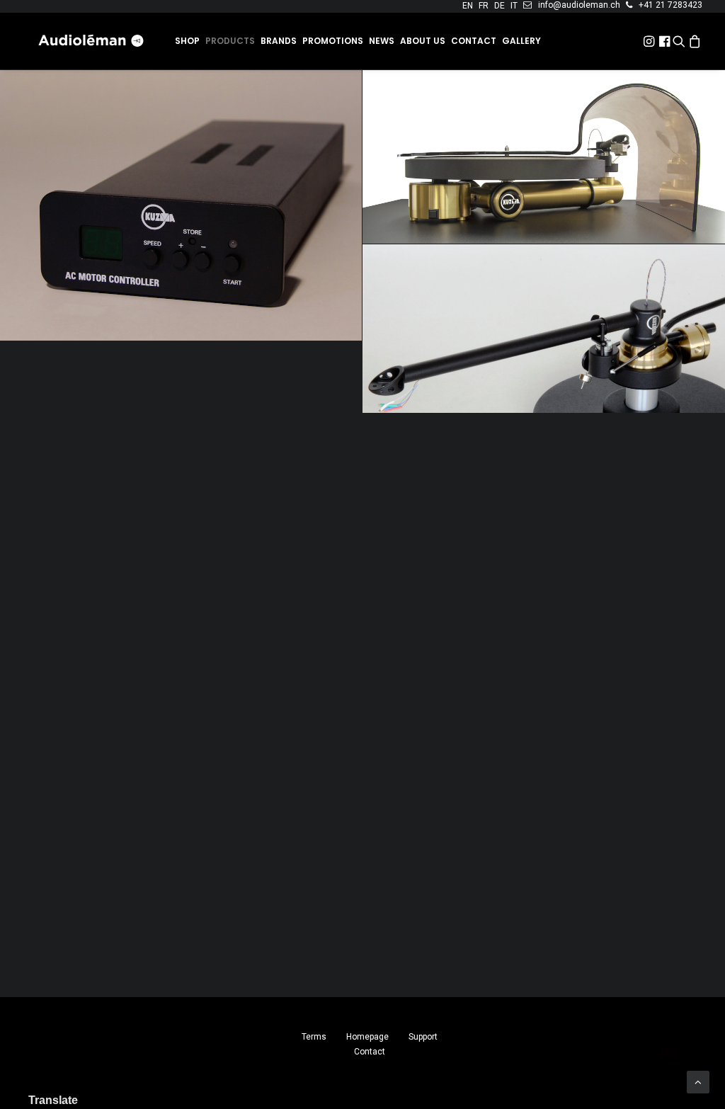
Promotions (332, 41)
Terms (314, 1037)
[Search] (679, 41)
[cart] (694, 41)
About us (422, 41)
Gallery (521, 41)
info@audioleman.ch (579, 5)
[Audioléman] (92, 41)
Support (423, 1037)
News (381, 41)
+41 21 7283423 (670, 5)
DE (499, 6)
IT (514, 6)
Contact (473, 41)
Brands (279, 41)
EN (467, 6)
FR (484, 6)
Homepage (367, 1037)
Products (230, 41)
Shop (187, 41)
